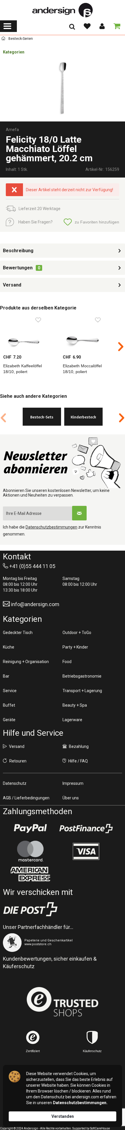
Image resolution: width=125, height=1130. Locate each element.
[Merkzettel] (87, 26)
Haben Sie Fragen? (35, 222)
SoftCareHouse (100, 1128)
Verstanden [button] (62, 1116)
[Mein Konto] (102, 26)
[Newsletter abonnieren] (79, 513)
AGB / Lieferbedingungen (26, 798)
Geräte (9, 719)
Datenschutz (14, 783)
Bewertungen (18, 268)
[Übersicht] (3, 39)
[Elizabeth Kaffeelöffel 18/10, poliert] (30, 334)
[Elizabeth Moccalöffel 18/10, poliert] (89, 334)
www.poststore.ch (37, 944)
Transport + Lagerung (82, 690)
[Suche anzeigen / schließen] (72, 28)
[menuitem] (8, 26)
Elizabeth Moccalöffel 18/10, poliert (82, 368)
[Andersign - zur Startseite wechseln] (62, 10)
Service (10, 690)
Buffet (9, 705)
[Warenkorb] (116, 26)
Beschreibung (18, 250)
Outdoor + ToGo (77, 632)
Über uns (71, 798)
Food (67, 661)
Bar (6, 676)
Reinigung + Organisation (26, 661)
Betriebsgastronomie (82, 676)
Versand (12, 285)
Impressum (73, 783)
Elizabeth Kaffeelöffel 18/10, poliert (22, 368)
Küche (8, 647)
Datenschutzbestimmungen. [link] (80, 1102)
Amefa (12, 129)
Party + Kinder (75, 647)
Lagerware (72, 719)
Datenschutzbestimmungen (51, 527)
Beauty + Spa (75, 705)
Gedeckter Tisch (18, 632)
